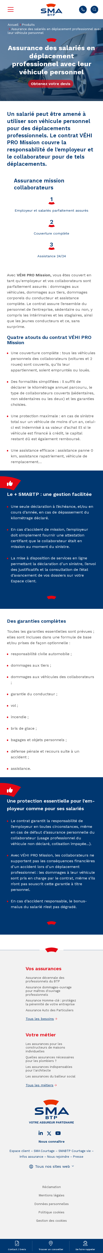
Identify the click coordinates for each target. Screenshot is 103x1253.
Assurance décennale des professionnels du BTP (45, 979)
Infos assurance (31, 1156)
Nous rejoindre (58, 1156)
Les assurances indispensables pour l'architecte (49, 1068)
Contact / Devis (17, 1249)
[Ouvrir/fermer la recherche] (94, 9)
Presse (78, 1156)
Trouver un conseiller (51, 1249)
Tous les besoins (40, 1019)
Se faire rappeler (85, 1249)
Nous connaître (52, 1141)
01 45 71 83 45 (83, 9)
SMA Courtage (44, 1151)
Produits (28, 25)
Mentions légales (51, 1195)
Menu (10, 9)
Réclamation (51, 1187)
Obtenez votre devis (50, 83)
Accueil (13, 25)
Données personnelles (51, 1204)
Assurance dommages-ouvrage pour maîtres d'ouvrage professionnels (49, 990)
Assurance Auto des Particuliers (50, 1010)
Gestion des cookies (51, 1220)
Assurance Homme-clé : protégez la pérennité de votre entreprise (51, 1002)
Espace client (20, 1151)
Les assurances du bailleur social (50, 1076)
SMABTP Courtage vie (74, 1151)
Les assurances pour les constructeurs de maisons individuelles (45, 1047)
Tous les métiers (39, 1085)
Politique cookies (51, 1212)
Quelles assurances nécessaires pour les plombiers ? (50, 1059)
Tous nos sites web (52, 1166)
